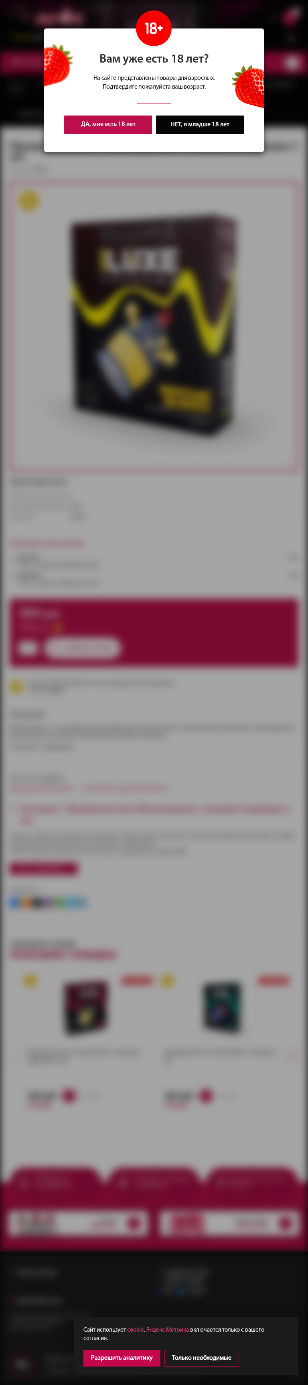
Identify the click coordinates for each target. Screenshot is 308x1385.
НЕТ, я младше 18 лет (199, 125)
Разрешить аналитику (122, 1358)
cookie (135, 1330)
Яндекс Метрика (167, 1330)
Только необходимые (201, 1358)
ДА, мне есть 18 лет (108, 124)
